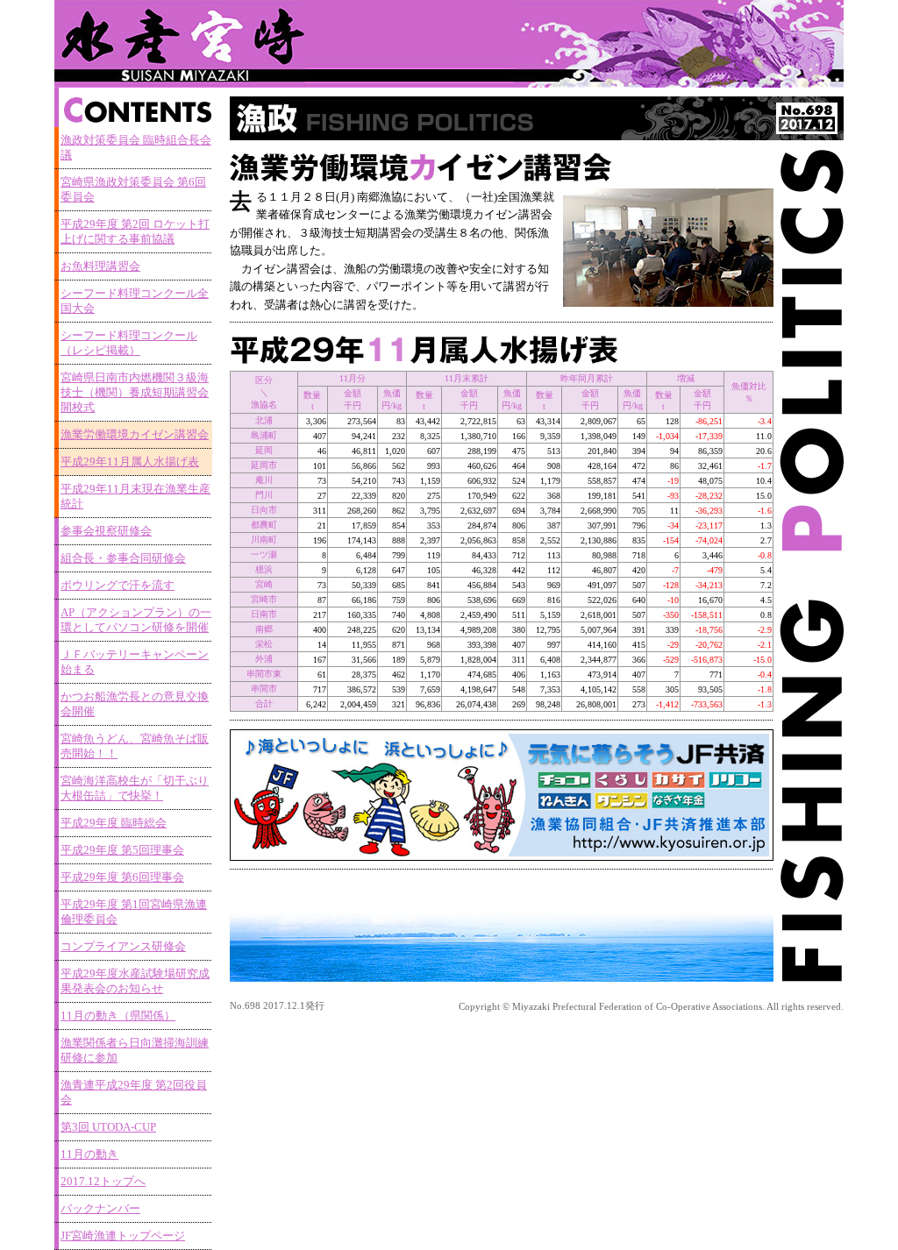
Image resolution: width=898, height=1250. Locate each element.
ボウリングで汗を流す (118, 585)
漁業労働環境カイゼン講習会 (135, 435)
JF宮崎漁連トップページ (123, 1236)
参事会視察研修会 (106, 531)
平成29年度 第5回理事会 (122, 850)
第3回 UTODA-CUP (108, 1127)
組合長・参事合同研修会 (123, 558)
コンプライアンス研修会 (123, 947)
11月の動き (89, 1154)
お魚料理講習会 (100, 266)
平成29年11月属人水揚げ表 (130, 462)
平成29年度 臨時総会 (114, 823)
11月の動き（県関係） (118, 1016)
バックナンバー (100, 1209)
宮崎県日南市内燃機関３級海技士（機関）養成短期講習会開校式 (135, 393)
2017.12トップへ (103, 1181)
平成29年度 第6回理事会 (122, 877)
